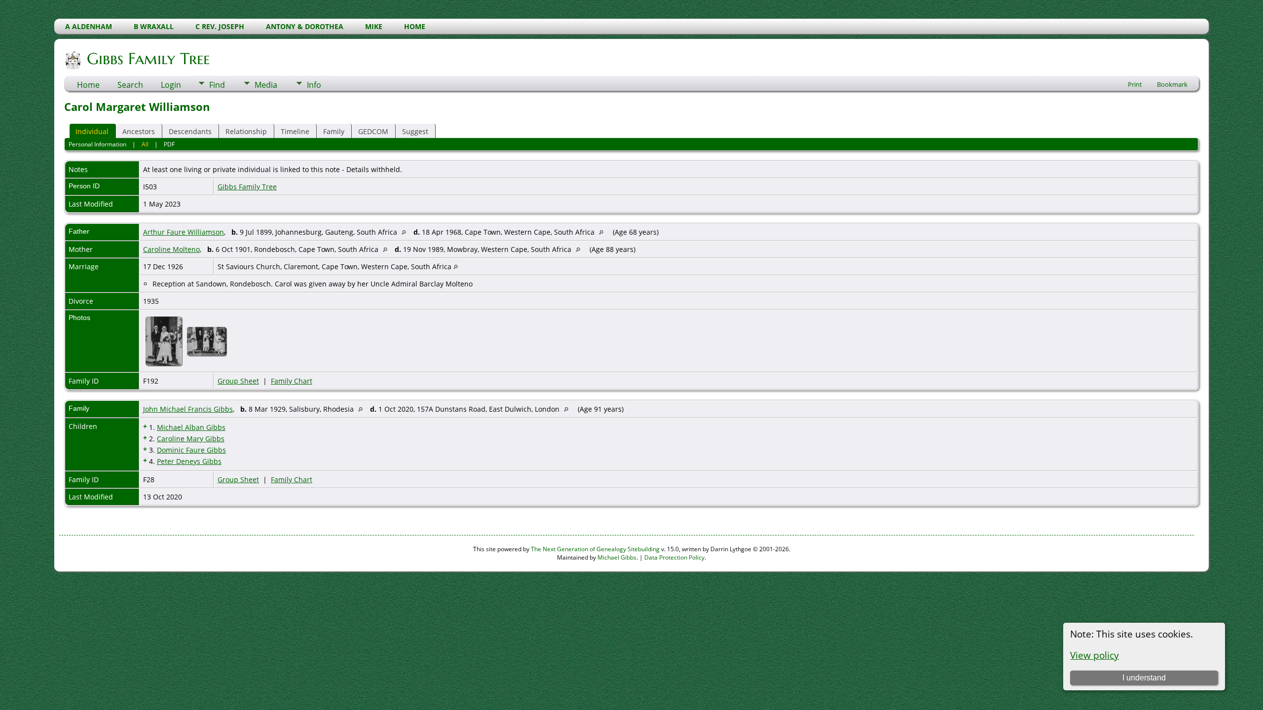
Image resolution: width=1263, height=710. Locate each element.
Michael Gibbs (616, 557)
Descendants (190, 131)
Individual (92, 131)
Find (217, 84)
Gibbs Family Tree (148, 59)
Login (171, 84)
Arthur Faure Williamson (183, 232)
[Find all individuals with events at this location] (406, 232)
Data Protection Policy (674, 557)
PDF (169, 144)
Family (333, 131)
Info (314, 84)
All (145, 144)
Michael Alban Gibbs (191, 427)
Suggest (415, 131)
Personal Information (97, 144)
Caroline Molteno (171, 249)
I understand (1144, 678)
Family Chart (291, 381)
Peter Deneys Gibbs (189, 461)
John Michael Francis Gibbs (188, 409)
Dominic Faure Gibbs (191, 450)
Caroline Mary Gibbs (190, 438)
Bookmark (1172, 84)
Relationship (246, 131)
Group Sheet (238, 381)
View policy (1094, 655)
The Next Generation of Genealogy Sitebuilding (595, 549)
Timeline (295, 131)
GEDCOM (373, 131)
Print (1135, 84)
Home (88, 84)
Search (130, 84)
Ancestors (138, 131)
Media (266, 84)
